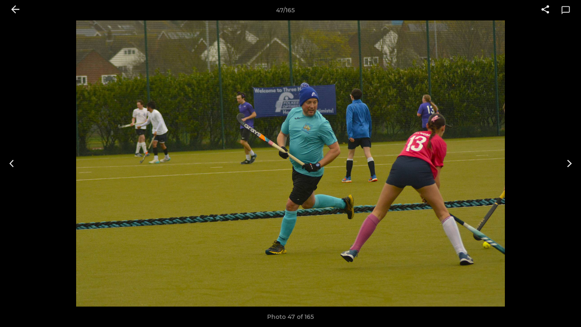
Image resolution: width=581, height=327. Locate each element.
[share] (545, 10)
